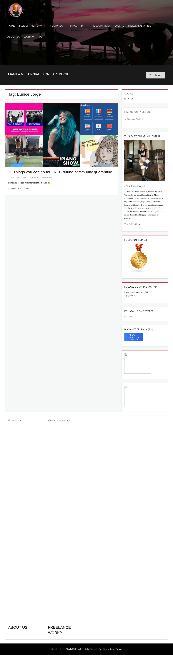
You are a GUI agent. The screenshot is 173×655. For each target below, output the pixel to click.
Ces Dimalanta (33, 177)
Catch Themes (116, 649)
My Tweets (128, 317)
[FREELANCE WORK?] (66, 520)
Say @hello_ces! (130, 295)
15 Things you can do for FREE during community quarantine (60, 172)
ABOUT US (17, 627)
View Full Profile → (132, 224)
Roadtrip (76, 25)
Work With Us (33, 36)
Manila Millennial (73, 649)
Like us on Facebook (138, 112)
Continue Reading (19, 188)
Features (56, 25)
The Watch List (100, 25)
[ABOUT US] (26, 520)
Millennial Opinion (140, 25)
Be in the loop (155, 75)
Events (119, 25)
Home (11, 25)
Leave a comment (46, 177)
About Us (13, 36)
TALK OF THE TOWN (30, 25)
